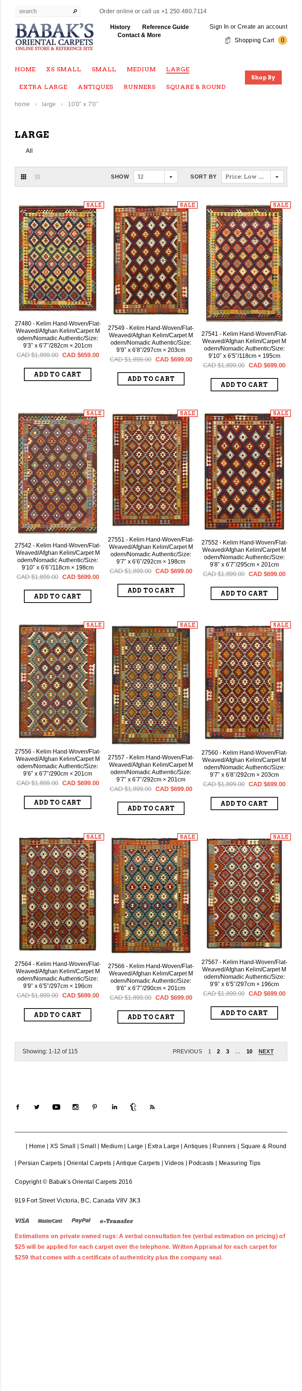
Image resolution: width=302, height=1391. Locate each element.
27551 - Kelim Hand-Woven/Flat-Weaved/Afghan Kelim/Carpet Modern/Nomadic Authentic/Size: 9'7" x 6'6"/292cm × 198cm (151, 550)
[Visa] (22, 1220)
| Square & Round (262, 1146)
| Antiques (194, 1146)
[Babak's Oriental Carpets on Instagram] (75, 1107)
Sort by (203, 176)
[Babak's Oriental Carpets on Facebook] (17, 1107)
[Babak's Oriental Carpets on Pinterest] (94, 1107)
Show (120, 176)
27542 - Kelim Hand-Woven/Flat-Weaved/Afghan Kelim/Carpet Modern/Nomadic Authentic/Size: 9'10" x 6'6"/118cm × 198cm (58, 556)
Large (49, 104)
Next (266, 1051)
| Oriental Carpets (88, 1163)
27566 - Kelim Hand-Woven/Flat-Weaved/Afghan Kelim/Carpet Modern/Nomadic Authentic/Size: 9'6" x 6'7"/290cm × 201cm (151, 977)
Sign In (219, 27)
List (37, 176)
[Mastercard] (50, 1220)
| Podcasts (200, 1163)
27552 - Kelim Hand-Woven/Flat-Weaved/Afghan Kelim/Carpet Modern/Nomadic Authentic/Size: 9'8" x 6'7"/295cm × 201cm (244, 553)
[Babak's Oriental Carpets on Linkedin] (114, 1107)
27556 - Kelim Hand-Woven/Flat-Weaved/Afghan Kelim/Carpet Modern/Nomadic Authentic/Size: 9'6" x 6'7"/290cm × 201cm (58, 762)
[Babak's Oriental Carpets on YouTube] (56, 1107)
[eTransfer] (116, 1220)
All (29, 151)
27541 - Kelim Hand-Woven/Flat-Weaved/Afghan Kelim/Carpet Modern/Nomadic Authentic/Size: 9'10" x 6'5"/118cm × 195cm (244, 345)
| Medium (110, 1146)
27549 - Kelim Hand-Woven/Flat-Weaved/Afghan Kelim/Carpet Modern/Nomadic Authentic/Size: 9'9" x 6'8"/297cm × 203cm (151, 339)
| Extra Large (162, 1146)
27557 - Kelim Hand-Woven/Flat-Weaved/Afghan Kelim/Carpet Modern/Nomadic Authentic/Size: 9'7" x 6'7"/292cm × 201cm (151, 768)
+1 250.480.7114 (184, 11)
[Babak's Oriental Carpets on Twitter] (36, 1107)
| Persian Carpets (38, 1163)
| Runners (223, 1146)
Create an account (262, 27)
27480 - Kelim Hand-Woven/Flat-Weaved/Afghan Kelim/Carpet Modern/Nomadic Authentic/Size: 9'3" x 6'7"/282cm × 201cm (58, 334)
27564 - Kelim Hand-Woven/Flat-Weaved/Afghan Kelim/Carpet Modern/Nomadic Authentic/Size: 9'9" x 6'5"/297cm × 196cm (58, 975)
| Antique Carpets (136, 1163)
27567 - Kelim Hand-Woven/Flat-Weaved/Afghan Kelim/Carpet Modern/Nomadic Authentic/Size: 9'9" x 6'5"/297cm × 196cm (244, 973)
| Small (86, 1146)
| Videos (173, 1163)
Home (22, 104)
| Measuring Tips (237, 1163)
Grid (23, 176)
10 (249, 1051)
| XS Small (61, 1146)
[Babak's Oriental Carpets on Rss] (152, 1107)
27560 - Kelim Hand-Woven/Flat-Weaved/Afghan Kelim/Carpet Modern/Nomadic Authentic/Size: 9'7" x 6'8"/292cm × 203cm (244, 764)
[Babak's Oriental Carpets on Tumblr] (133, 1107)
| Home (35, 1146)
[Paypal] (81, 1220)
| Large (133, 1146)
